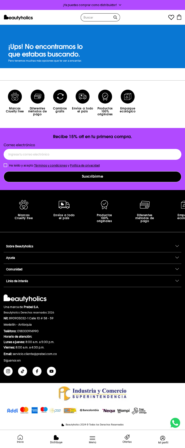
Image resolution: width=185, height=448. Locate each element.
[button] (92, 5)
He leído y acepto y (54, 165)
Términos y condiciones (50, 165)
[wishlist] (171, 18)
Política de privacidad (85, 165)
